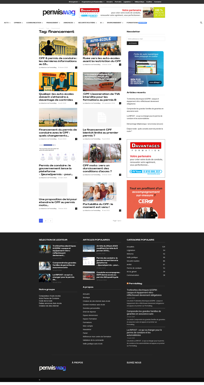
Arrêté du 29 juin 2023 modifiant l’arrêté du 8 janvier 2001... (107, 248)
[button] (201, 23)
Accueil (41, 28)
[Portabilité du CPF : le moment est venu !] (102, 191)
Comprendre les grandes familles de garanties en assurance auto (145, 110)
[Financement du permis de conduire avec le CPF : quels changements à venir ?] (58, 117)
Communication (33, 23)
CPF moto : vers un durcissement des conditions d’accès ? (97, 168)
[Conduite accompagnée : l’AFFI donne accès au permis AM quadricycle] (89, 276)
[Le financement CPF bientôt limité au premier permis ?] (102, 117)
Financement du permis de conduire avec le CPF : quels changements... (58, 133)
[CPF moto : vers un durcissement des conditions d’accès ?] (102, 153)
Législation (127, 2)
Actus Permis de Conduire (49, 298)
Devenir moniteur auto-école (94, 304)
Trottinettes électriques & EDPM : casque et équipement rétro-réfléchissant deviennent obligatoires (143, 101)
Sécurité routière (86, 23)
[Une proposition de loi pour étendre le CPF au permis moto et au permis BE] (58, 189)
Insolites (149, 2)
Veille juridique (139, 2)
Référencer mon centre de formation (97, 336)
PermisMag (135, 284)
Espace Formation (90, 319)
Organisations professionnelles (92, 2)
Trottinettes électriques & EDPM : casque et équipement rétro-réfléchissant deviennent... (64, 250)
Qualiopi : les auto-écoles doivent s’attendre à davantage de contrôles (56, 97)
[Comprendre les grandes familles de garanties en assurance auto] (45, 266)
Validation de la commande (93, 340)
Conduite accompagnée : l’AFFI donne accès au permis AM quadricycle (108, 275)
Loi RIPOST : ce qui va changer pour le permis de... (63, 277)
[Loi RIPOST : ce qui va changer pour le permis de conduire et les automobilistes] (45, 278)
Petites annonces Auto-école (50, 303)
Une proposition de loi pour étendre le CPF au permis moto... (58, 202)
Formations (136, 23)
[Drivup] (146, 69)
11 (120, 174)
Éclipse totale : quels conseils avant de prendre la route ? (145, 130)
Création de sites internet (49, 306)
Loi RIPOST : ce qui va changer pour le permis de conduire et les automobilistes (144, 117)
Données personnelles (91, 308)
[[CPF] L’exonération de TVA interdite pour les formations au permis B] (102, 81)
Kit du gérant (73, 2)
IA (101, 23)
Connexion (157, 2)
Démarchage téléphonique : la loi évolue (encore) (145, 124)
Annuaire (109, 2)
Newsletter (87, 329)
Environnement (114, 23)
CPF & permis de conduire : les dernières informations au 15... (58, 61)
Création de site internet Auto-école (96, 301)
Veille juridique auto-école (92, 344)
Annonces (68, 23)
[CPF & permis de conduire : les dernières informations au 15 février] (58, 45)
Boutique (86, 297)
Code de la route (45, 301)
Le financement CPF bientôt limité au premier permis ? (100, 133)
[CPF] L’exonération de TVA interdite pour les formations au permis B (101, 97)
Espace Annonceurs (90, 315)
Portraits (118, 2)
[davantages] (146, 158)
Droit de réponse (89, 312)
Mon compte (88, 326)
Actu (6, 23)
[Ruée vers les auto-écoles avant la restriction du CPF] (102, 45)
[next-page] (51, 221)
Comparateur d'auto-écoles (50, 296)
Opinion (17, 23)
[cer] (146, 199)
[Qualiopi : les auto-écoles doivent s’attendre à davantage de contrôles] (58, 81)
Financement (52, 23)
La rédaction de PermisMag (47, 67)
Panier (85, 333)
